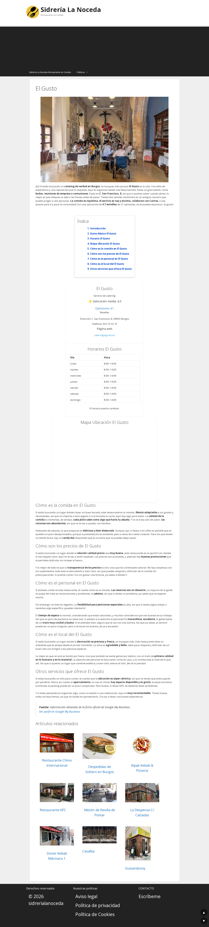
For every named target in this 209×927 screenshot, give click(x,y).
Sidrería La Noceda (71, 9)
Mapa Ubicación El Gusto (105, 243)
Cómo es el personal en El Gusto (109, 258)
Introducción (98, 228)
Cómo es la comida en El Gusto (108, 248)
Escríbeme (150, 896)
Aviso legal (86, 896)
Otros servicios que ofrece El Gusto (111, 268)
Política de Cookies (95, 914)
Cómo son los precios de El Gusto (109, 253)
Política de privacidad (97, 905)
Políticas (81, 72)
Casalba (88, 851)
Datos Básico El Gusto (103, 233)
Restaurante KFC (53, 809)
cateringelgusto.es (104, 335)
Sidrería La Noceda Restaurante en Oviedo (50, 72)
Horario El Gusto (100, 238)
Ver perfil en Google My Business (59, 711)
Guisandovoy (135, 868)
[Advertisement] (104, 46)
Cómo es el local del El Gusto (107, 263)
